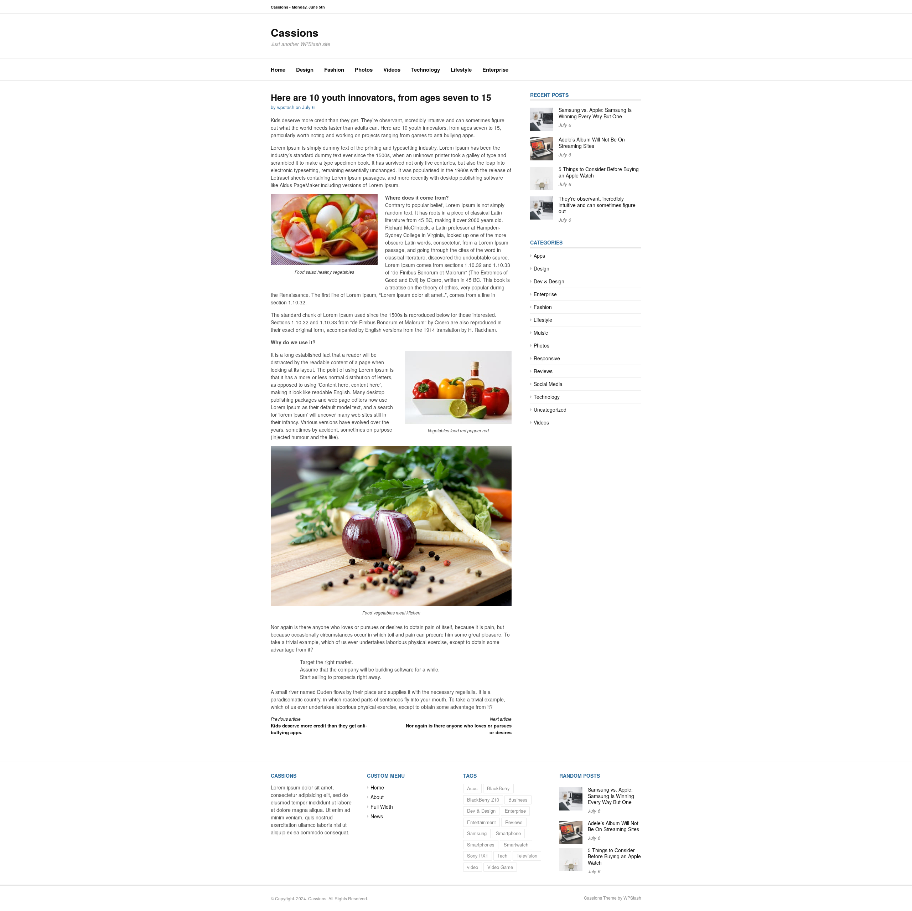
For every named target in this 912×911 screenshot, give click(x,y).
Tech (502, 855)
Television (527, 855)
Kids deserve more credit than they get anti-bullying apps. (319, 726)
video (472, 867)
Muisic (541, 332)
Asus (472, 788)
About (377, 797)
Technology (425, 69)
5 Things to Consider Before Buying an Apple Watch (599, 172)
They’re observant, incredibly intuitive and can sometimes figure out (597, 205)
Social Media (548, 383)
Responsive (547, 358)
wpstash (285, 107)
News (376, 816)
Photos (364, 69)
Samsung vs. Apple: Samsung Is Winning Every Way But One (595, 113)
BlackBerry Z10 (483, 799)
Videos (391, 69)
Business (518, 799)
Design (305, 69)
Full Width (381, 806)
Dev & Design (549, 281)
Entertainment (481, 822)
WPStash (632, 898)
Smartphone (508, 833)
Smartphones (480, 844)
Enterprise (495, 69)
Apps (539, 255)
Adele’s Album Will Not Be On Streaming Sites (592, 142)
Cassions (294, 32)
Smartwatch (516, 844)
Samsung (477, 833)
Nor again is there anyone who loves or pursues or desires (459, 726)
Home (278, 69)
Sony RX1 (477, 855)
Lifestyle (461, 69)
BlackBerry (498, 788)
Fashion (334, 69)
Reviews (543, 371)
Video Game (500, 867)
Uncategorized (550, 409)
